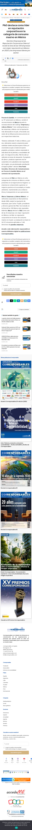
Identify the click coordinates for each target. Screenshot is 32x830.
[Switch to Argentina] (2, 14)
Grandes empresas (18, 20)
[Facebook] (6, 760)
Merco (17, 122)
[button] (10, 58)
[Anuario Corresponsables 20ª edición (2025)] (16, 380)
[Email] (21, 300)
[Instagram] (17, 760)
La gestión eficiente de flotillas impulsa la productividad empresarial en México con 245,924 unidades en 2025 (11, 320)
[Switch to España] (6, 14)
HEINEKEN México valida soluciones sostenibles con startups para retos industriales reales (10, 338)
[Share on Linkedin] (18, 300)
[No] (30, 825)
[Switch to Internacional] (29, 14)
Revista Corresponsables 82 (9, 529)
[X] (12, 760)
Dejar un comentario (24, 309)
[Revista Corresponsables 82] (16, 510)
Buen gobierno (26, 339)
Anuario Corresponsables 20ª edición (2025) (14, 401)
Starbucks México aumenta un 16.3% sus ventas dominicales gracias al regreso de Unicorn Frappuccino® (11, 329)
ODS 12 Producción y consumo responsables (16, 21)
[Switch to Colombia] (14, 14)
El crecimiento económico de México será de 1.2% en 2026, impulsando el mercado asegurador (11, 347)
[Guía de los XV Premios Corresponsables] (16, 599)
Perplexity (16, 111)
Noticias (12, 20)
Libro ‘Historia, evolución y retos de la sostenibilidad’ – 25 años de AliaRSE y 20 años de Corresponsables (15, 444)
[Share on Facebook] (5, 58)
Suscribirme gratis (16, 294)
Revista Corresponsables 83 (9, 488)
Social (25, 321)
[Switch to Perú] (25, 14)
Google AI (16, 101)
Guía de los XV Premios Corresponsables (13, 620)
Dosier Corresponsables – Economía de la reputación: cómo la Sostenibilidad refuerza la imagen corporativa (15, 573)
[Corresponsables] (16, 9)
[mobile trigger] (3, 10)
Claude (16, 95)
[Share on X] (8, 58)
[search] (25, 9)
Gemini (16, 105)
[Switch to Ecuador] (17, 14)
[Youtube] (24, 760)
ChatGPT (16, 98)
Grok (16, 108)
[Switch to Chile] (10, 14)
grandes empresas (17, 225)
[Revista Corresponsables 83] (16, 468)
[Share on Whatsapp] (14, 300)
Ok (16, 827)
